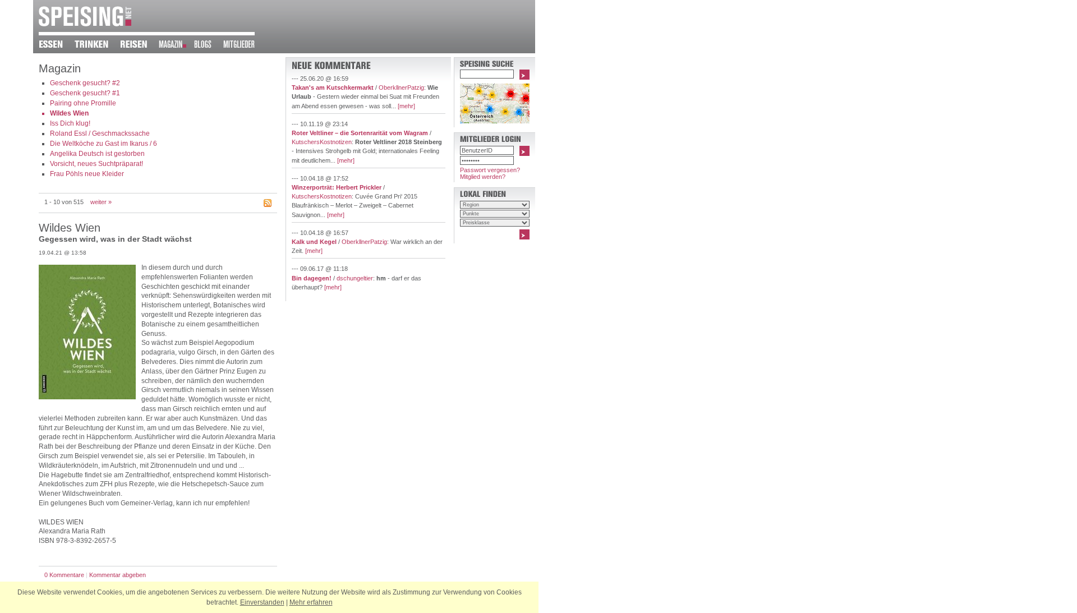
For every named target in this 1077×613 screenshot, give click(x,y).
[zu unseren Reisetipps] (139, 46)
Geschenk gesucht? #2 (85, 83)
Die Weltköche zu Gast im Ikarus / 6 (103, 144)
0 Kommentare (64, 574)
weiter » (101, 202)
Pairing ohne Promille (83, 103)
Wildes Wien (69, 113)
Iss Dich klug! (70, 123)
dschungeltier (355, 278)
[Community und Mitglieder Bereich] (244, 46)
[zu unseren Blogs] (208, 46)
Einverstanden (262, 602)
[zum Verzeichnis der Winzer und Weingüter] (97, 46)
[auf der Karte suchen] (495, 121)
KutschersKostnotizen (322, 142)
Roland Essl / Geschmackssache (100, 133)
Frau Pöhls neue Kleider (87, 174)
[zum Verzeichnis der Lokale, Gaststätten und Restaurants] (57, 46)
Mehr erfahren (311, 602)
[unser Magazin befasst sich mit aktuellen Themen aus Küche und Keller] (176, 46)
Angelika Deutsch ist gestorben (97, 154)
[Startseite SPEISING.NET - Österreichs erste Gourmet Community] (85, 24)
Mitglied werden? (482, 176)
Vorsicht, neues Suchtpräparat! (96, 164)
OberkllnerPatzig (401, 87)
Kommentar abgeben (117, 574)
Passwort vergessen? (490, 170)
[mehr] (406, 106)
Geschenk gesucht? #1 (85, 93)
